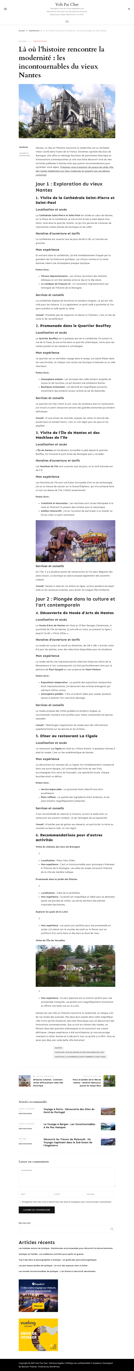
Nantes (58, 1048)
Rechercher (25, 1223)
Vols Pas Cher (67, 4)
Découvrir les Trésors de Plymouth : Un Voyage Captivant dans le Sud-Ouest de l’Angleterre (68, 1142)
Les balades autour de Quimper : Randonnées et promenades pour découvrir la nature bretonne (66, 1248)
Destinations (40, 41)
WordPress (54, 1367)
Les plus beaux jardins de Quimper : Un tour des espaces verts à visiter (53, 1265)
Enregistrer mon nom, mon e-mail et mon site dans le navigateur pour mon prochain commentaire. (67, 1202)
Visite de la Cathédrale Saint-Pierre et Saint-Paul (80, 1057)
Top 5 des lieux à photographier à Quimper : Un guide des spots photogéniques (58, 1260)
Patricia (23, 147)
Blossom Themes (29, 1367)
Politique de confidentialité (78, 1363)
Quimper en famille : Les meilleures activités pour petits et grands (51, 1254)
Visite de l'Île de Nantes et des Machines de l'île (79, 1052)
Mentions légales (56, 1363)
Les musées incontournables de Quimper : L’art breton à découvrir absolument (57, 1271)
